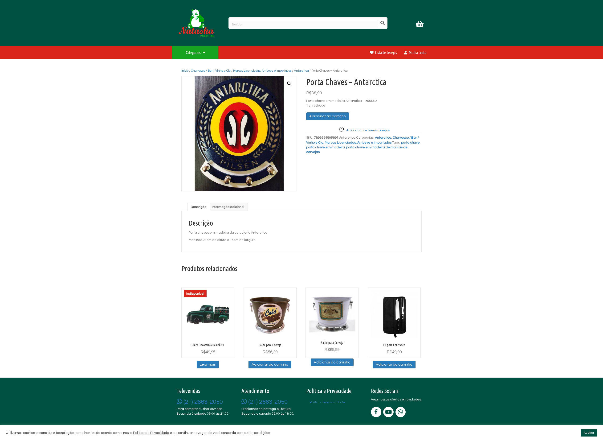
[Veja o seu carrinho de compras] (420, 25)
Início (184, 70)
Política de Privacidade (151, 433)
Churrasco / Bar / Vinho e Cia (211, 70)
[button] (289, 83)
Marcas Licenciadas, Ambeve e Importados (262, 70)
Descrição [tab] (198, 207)
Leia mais (208, 364)
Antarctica (301, 70)
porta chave (410, 142)
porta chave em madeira (325, 147)
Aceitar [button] (589, 432)
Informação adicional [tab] (228, 207)
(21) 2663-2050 (202, 402)
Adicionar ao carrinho (327, 116)
